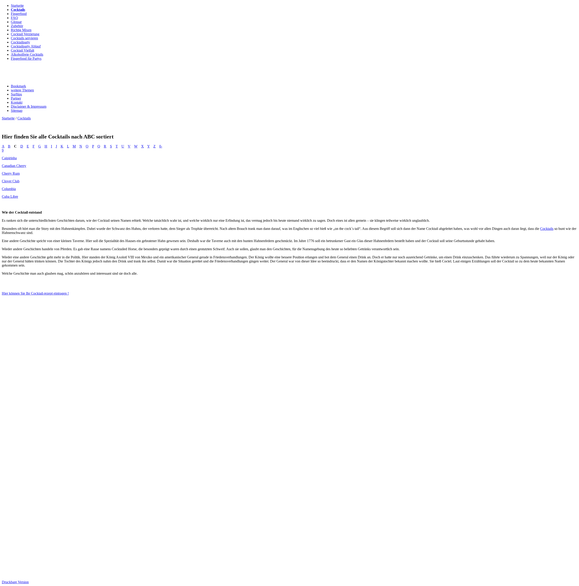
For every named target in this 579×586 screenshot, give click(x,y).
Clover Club (10, 181)
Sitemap (16, 110)
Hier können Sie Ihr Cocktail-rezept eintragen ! (35, 293)
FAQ (14, 18)
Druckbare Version (15, 582)
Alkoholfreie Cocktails (27, 54)
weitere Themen (22, 90)
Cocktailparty (20, 42)
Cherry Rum (11, 173)
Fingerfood (19, 14)
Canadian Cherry (14, 166)
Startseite (17, 5)
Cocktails (18, 10)
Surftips (16, 94)
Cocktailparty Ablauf (26, 46)
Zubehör (17, 26)
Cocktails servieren (24, 38)
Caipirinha (9, 158)
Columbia (9, 189)
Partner (16, 98)
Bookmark (18, 86)
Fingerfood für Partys (26, 58)
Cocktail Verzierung (25, 34)
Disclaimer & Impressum (28, 106)
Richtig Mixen (21, 30)
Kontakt (16, 102)
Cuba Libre (10, 196)
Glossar (16, 22)
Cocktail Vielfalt (22, 50)
